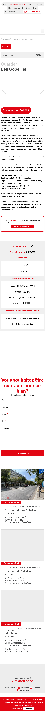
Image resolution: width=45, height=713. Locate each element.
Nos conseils (10, 12)
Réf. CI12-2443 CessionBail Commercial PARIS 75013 (25, 506)
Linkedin (36, 688)
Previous (4, 90)
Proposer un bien (17, 4)
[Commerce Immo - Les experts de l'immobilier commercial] (22, 667)
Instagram (24, 690)
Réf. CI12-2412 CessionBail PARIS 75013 (29, 628)
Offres (5, 4)
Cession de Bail (6, 47)
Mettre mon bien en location (22, 226)
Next (42, 90)
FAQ (19, 12)
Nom (4, 400)
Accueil (17, 40)
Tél (4, 421)
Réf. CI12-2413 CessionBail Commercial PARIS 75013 (25, 567)
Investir (39, 4)
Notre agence (14, 8)
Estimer (30, 4)
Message (6, 428)
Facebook (25, 688)
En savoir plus (17, 709)
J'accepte (28, 709)
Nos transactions (29, 8)
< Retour (6, 40)
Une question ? (24, 680)
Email (5, 414)
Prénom (6, 407)
